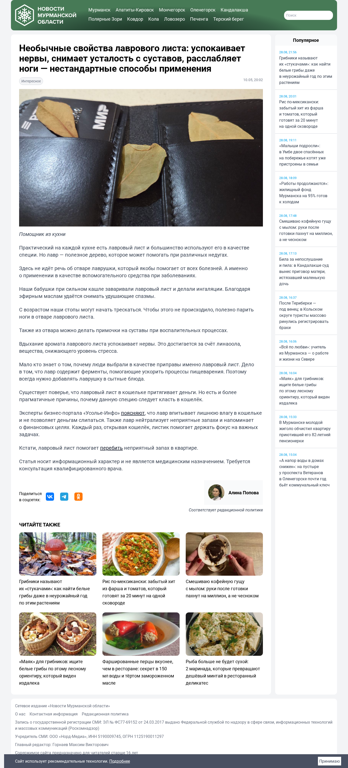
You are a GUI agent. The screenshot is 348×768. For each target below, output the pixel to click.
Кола (153, 19)
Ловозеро (174, 19)
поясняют (133, 412)
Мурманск (99, 10)
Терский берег (228, 19)
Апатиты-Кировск (135, 10)
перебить (111, 447)
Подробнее (119, 761)
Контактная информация (54, 714)
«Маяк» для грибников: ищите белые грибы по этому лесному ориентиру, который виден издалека (304, 391)
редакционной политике (240, 510)
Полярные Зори (105, 19)
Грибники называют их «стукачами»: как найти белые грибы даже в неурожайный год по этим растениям (305, 70)
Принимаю (329, 761)
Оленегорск (203, 10)
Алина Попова (244, 492)
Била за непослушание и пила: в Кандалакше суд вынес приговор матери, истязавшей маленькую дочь (304, 271)
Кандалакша (234, 10)
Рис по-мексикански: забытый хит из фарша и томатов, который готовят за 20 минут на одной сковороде (301, 114)
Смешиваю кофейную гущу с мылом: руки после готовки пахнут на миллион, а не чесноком (306, 230)
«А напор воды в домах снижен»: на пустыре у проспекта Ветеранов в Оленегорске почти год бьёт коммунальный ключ (304, 473)
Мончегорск (172, 10)
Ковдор (135, 19)
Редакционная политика (105, 714)
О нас (20, 714)
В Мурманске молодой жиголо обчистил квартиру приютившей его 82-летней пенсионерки (305, 432)
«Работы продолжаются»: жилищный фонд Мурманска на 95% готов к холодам (303, 193)
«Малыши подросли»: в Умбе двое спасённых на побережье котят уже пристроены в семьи (302, 155)
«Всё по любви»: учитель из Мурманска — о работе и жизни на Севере (303, 353)
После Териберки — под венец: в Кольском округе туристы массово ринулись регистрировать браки (304, 315)
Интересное (31, 81)
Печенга (199, 19)
